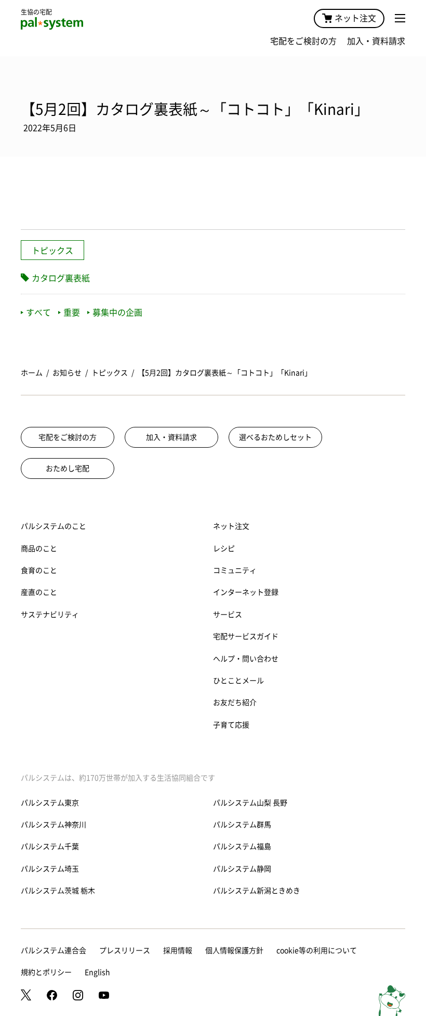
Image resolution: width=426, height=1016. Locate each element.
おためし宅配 (67, 468)
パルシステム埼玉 (50, 868)
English (97, 972)
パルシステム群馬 (242, 824)
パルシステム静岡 (242, 868)
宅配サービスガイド (245, 636)
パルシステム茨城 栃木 (58, 890)
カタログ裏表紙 (61, 278)
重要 (71, 312)
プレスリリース (124, 950)
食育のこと (39, 570)
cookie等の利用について (316, 950)
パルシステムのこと (53, 526)
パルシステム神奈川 (53, 824)
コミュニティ (235, 570)
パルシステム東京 (50, 802)
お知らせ (67, 372)
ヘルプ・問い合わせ (245, 658)
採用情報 (177, 950)
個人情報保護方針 (234, 950)
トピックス (52, 250)
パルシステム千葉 (50, 846)
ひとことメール (238, 680)
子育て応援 (231, 724)
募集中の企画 (117, 312)
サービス (227, 614)
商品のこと (39, 548)
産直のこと (39, 592)
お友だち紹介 (235, 702)
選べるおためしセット (275, 437)
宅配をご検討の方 (303, 41)
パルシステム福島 (242, 846)
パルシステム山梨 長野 (250, 802)
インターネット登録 (245, 592)
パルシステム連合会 (53, 950)
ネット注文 (355, 18)
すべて (38, 312)
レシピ (224, 548)
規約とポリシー (46, 972)
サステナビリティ (50, 614)
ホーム (32, 372)
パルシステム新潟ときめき (256, 890)
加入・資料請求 (376, 41)
